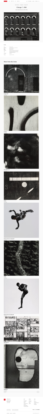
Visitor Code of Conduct (26, 406)
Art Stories (35, 401)
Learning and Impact (26, 403)
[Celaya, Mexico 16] (21, 329)
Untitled (5, 276)
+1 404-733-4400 (8, 402)
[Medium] (36, 409)
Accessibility (8, 413)
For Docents (35, 403)
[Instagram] (34, 409)
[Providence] (21, 113)
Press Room (25, 401)
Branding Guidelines (25, 405)
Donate (29, 402)
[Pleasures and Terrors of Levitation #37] (21, 220)
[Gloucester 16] (21, 366)
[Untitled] (21, 258)
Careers (24, 402)
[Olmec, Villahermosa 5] (21, 151)
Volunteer (30, 403)
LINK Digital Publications (36, 402)
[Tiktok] (35, 409)
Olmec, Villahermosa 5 (7, 169)
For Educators (35, 404)
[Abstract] (21, 186)
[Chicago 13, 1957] (21, 79)
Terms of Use (11, 413)
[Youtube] (37, 409)
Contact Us (25, 404)
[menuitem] (9, 1)
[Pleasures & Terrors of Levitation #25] (21, 296)
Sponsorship (30, 401)
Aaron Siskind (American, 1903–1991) (22, 9)
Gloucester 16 (5, 389)
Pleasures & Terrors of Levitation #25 (9, 314)
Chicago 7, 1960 (21, 7)
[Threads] (38, 409)
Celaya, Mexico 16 (6, 342)
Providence (5, 131)
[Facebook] (32, 409)
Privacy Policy (14, 413)
